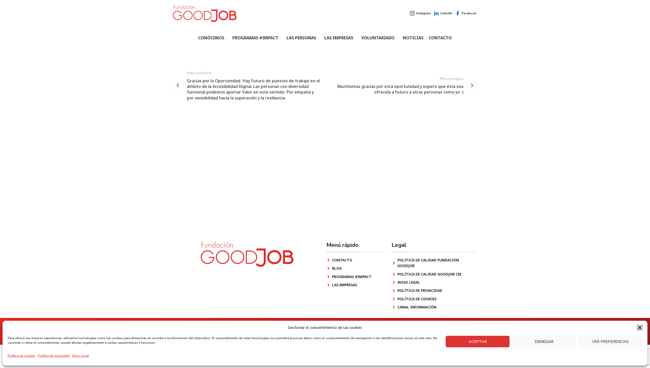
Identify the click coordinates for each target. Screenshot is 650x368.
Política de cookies (21, 356)
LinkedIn (446, 13)
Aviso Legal (80, 356)
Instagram (423, 13)
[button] (639, 327)
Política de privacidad (53, 356)
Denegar (544, 341)
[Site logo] (205, 13)
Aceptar (478, 341)
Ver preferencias (610, 341)
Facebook (469, 13)
